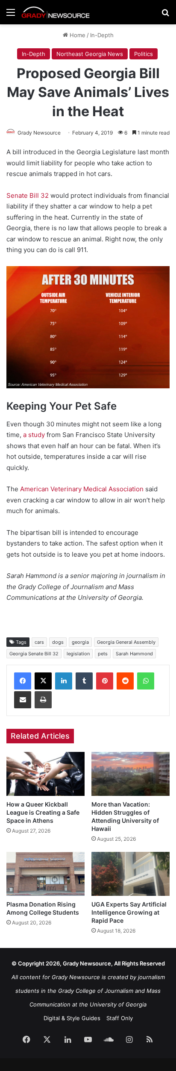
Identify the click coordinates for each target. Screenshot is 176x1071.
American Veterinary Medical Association (82, 489)
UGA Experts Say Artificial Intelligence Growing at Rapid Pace (129, 912)
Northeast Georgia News (89, 53)
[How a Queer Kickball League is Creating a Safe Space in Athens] (45, 774)
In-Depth (102, 35)
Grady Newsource (39, 132)
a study (34, 435)
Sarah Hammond (134, 654)
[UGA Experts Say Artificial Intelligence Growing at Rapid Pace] (130, 874)
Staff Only (119, 1018)
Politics (143, 53)
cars (39, 642)
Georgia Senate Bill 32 (34, 654)
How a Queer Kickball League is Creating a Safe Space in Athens (42, 812)
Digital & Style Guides (72, 1018)
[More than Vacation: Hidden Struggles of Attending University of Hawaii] (130, 774)
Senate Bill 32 (27, 195)
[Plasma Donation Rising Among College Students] (45, 874)
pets (103, 654)
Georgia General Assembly (126, 642)
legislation (78, 654)
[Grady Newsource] (55, 12)
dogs (58, 642)
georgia (80, 642)
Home (76, 35)
